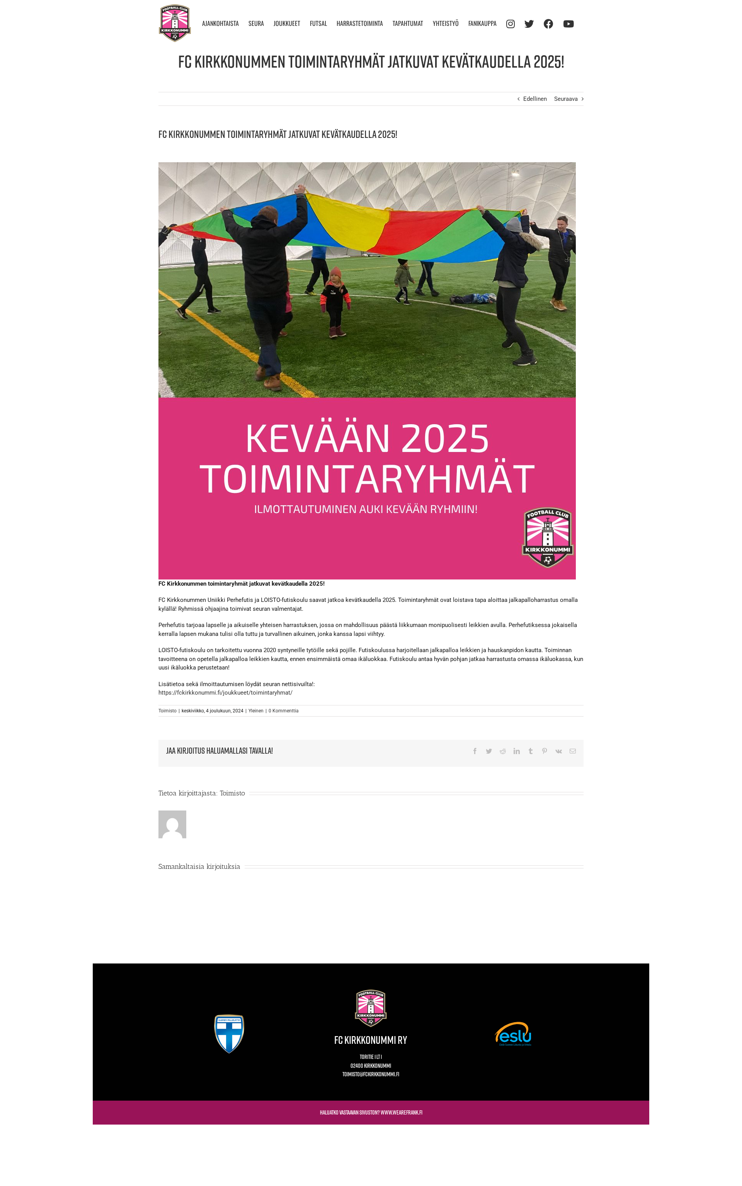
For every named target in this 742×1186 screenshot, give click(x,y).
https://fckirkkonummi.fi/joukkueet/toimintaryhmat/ (225, 692)
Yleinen (256, 711)
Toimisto (167, 711)
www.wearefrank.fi (401, 1112)
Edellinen (535, 98)
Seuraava (566, 98)
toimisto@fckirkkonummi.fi (370, 1074)
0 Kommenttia (284, 711)
